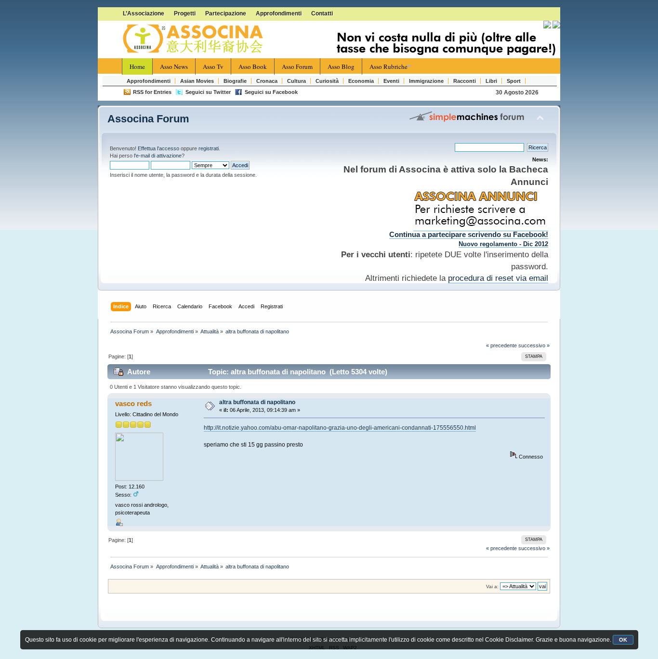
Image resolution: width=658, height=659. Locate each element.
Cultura (296, 81)
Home (137, 66)
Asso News (174, 66)
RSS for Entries (152, 92)
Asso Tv (213, 66)
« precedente (501, 345)
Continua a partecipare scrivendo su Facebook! (468, 234)
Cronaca (266, 81)
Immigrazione (426, 81)
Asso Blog (341, 66)
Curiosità (327, 81)
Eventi (391, 81)
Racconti (464, 81)
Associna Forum (148, 119)
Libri (491, 81)
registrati (208, 148)
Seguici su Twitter (208, 92)
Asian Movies (197, 81)
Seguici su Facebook (271, 92)
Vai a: (492, 586)
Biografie (235, 81)
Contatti (322, 13)
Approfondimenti (279, 13)
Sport (514, 81)
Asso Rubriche (388, 66)
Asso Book (252, 66)
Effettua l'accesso (158, 148)
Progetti (185, 13)
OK (623, 640)
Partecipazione (225, 13)
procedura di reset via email (498, 278)
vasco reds (133, 403)
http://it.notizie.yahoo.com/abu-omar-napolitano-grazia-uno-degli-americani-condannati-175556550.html (340, 427)
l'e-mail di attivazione (158, 155)
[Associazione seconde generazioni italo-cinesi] (194, 39)
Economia (361, 81)
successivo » (534, 345)
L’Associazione (143, 13)
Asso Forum (297, 66)
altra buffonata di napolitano (257, 402)
